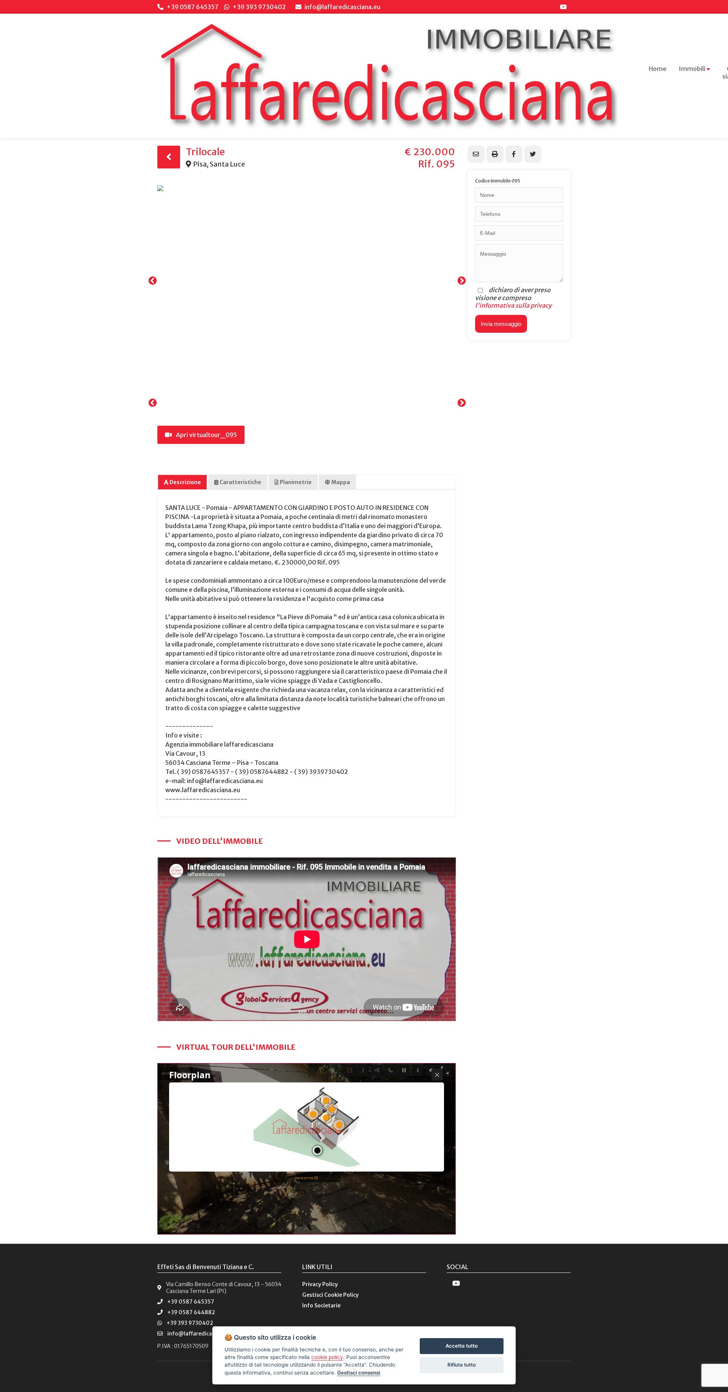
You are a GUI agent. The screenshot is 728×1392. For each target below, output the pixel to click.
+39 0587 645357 (192, 7)
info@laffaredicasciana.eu (341, 7)
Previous (151, 280)
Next (460, 280)
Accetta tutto (462, 1346)
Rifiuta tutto (461, 1365)
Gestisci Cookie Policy (330, 1294)
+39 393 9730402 (259, 7)
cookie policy (327, 1357)
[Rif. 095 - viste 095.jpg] (306, 280)
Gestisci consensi (358, 1373)
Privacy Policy (320, 1284)
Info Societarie (321, 1305)
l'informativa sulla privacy (513, 305)
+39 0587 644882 (191, 1312)
